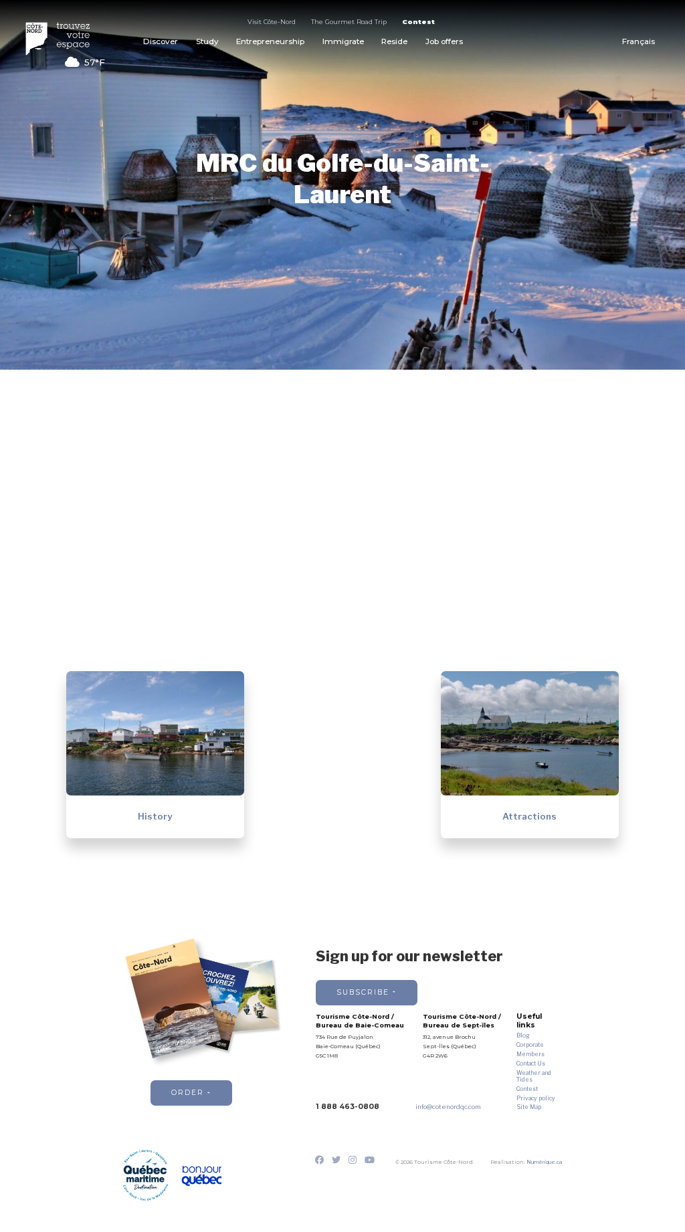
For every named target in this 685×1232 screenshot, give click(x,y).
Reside (394, 41)
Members (530, 1054)
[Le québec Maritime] (145, 1175)
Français (638, 41)
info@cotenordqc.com (448, 1106)
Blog (522, 1035)
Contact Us (530, 1063)
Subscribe (362, 992)
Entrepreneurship (270, 41)
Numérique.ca (544, 1161)
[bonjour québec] (201, 1176)
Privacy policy (535, 1098)
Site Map (528, 1107)
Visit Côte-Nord (272, 22)
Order (187, 1092)
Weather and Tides (533, 1076)
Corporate (530, 1044)
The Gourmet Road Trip (349, 22)
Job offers (444, 41)
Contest (418, 22)
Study (207, 41)
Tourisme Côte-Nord (62, 38)
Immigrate (343, 41)
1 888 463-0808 (347, 1106)
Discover (160, 41)
